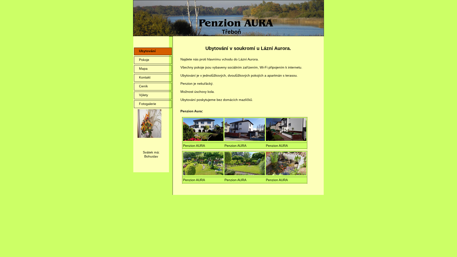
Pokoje (144, 60)
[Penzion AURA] (203, 140)
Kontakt (144, 77)
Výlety (143, 95)
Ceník (143, 86)
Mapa (143, 68)
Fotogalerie (147, 104)
